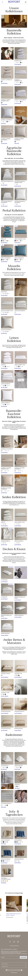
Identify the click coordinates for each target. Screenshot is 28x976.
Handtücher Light (19, 765)
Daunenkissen (4, 579)
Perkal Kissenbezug (19, 257)
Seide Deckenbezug (19, 541)
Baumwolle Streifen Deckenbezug (5, 139)
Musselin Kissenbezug (6, 329)
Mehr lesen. (20, 380)
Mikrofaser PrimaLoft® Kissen (20, 598)
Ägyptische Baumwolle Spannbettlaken (20, 182)
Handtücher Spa (4, 765)
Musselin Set (4, 291)
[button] (2, 58)
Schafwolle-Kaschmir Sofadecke (6, 879)
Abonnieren (23, 957)
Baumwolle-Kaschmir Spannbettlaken (6, 468)
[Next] (27, 911)
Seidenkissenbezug (5, 541)
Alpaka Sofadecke (5, 840)
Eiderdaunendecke (5, 633)
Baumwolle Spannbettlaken (18, 80)
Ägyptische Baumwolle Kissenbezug (20, 202)
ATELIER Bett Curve (5, 692)
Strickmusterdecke (19, 859)
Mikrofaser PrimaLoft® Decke (6, 616)
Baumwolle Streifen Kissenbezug (19, 139)
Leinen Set (3, 364)
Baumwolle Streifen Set (6, 79)
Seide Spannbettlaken (20, 522)
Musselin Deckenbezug (20, 310)
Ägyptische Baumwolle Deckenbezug (6, 202)
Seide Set (3, 522)
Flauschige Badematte (6, 803)
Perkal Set (3, 238)
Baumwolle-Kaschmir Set (7, 448)
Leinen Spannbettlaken (20, 364)
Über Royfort (5, 963)
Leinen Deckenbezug (5, 383)
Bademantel (17, 784)
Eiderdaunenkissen (19, 615)
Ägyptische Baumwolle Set (7, 181)
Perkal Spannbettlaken (20, 238)
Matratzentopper (19, 728)
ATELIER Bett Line (18, 673)
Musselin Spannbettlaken (7, 310)
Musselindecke (18, 840)
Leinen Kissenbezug (5, 402)
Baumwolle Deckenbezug (20, 99)
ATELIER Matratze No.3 (6, 728)
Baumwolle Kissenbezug (6, 119)
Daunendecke (4, 597)
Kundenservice (5, 966)
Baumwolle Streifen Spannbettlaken (5, 100)
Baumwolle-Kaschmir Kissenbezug (6, 488)
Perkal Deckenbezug (6, 257)
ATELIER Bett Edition (5, 673)
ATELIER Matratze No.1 (6, 711)
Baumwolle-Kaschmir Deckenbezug (19, 468)
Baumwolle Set (18, 60)
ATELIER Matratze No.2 (19, 711)
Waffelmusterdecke (5, 859)
